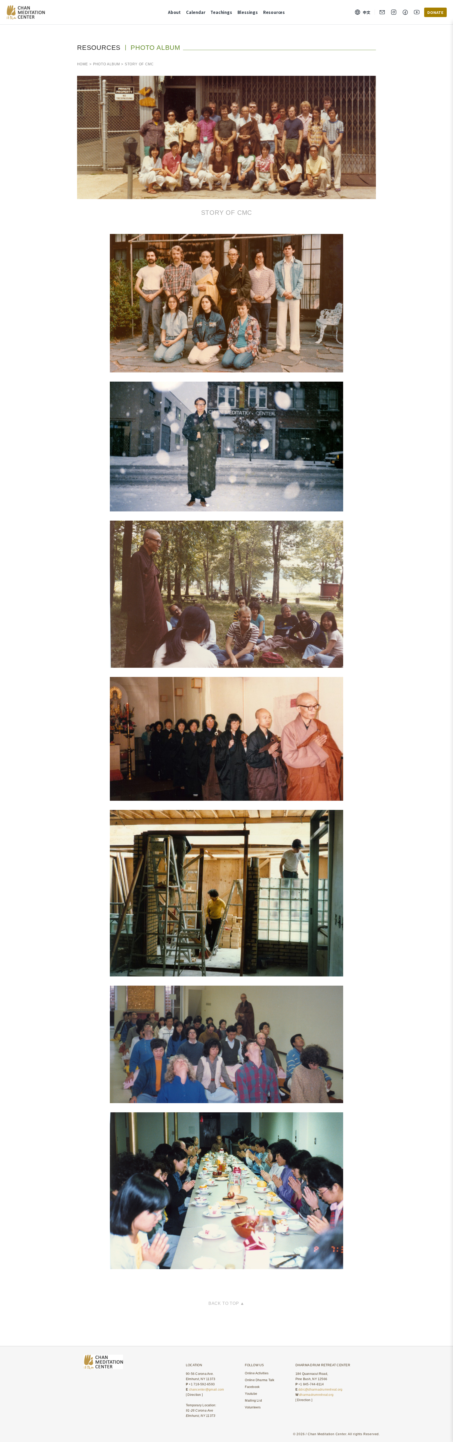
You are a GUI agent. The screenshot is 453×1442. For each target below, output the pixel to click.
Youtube (251, 1394)
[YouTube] (417, 12)
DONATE (435, 12)
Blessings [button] (248, 12)
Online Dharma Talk (259, 1380)
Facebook (252, 1387)
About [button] (174, 12)
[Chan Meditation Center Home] (25, 12)
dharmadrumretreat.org (316, 1395)
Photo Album (106, 64)
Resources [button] (274, 12)
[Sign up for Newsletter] (382, 12)
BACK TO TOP (224, 1303)
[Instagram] (394, 12)
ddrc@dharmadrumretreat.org (320, 1389)
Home (82, 64)
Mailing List (253, 1400)
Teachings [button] (221, 12)
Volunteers (253, 1407)
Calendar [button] (195, 12)
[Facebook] (405, 12)
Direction (194, 1395)
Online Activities (256, 1373)
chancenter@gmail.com (206, 1389)
